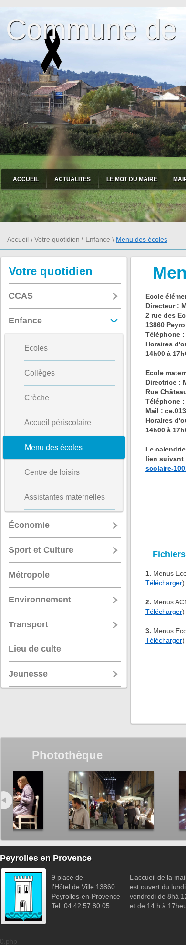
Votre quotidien (57, 239)
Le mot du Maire (131, 179)
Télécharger (163, 583)
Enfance (97, 239)
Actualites (72, 179)
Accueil (26, 179)
